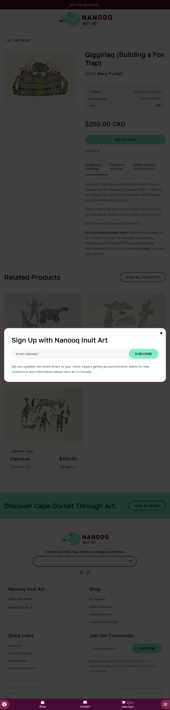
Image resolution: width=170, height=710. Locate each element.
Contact (85, 706)
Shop (42, 706)
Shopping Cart (127, 703)
